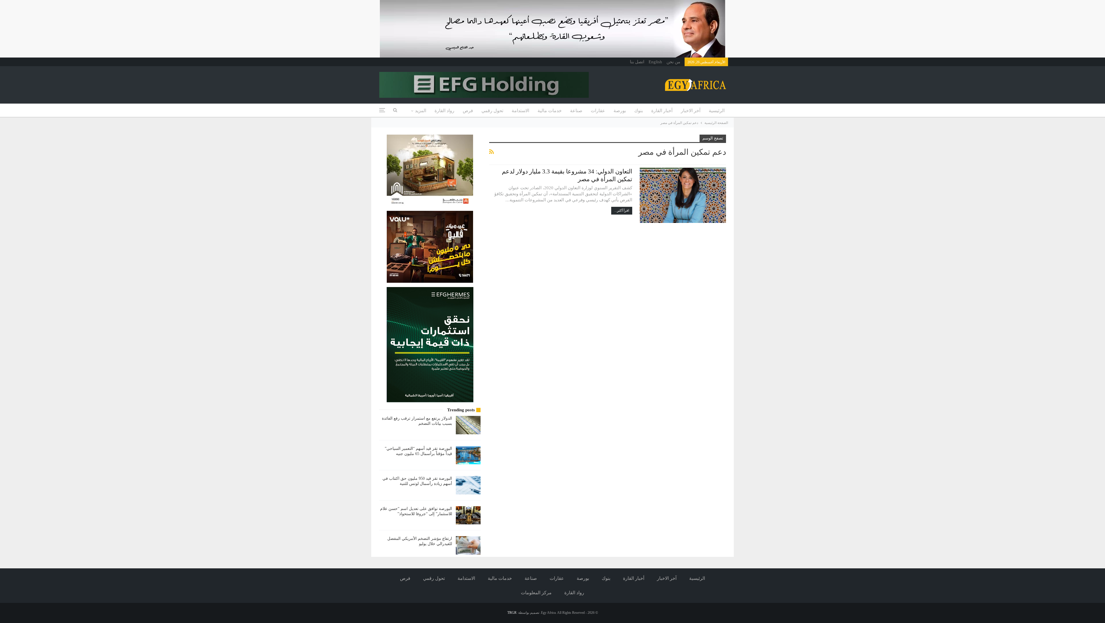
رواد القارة (444, 110)
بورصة (620, 110)
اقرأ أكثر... (621, 211)
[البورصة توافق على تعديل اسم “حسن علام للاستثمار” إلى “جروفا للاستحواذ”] (468, 515)
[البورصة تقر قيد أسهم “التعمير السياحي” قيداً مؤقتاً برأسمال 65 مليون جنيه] (468, 455)
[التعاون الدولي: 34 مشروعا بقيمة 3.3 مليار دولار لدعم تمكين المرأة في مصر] (683, 195)
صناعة (576, 110)
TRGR (512, 613)
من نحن (673, 62)
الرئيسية (717, 110)
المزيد (420, 110)
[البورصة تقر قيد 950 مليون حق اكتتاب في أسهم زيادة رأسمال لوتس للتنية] (468, 485)
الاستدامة (520, 110)
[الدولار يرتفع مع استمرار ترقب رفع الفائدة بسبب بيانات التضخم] (468, 425)
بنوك (638, 110)
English (655, 62)
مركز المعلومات (536, 592)
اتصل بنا (637, 62)
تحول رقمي (492, 110)
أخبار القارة (661, 110)
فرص (468, 110)
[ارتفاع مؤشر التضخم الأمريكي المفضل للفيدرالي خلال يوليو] (468, 545)
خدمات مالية (550, 110)
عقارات (598, 110)
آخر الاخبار (690, 110)
